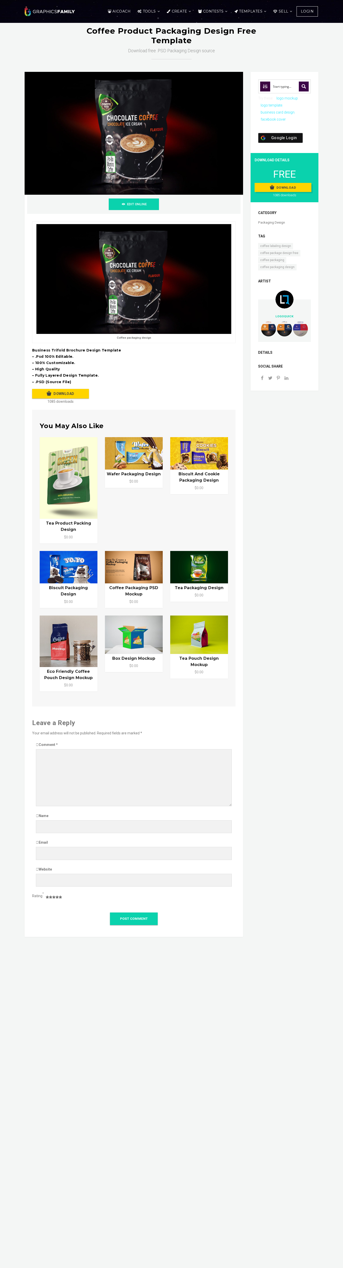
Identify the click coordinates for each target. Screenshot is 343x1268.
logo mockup (287, 98)
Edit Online (137, 204)
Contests (213, 11)
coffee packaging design (277, 267)
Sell (284, 11)
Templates (250, 11)
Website (45, 869)
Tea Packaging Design (199, 587)
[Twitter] (270, 378)
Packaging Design (271, 222)
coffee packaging (272, 260)
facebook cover (273, 119)
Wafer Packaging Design (134, 474)
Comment (48, 745)
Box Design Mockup (133, 658)
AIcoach (121, 11)
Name (43, 816)
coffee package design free (279, 253)
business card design (278, 112)
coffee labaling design (275, 246)
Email (43, 842)
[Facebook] (262, 378)
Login (307, 11)
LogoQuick (284, 316)
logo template (271, 105)
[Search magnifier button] (304, 86)
